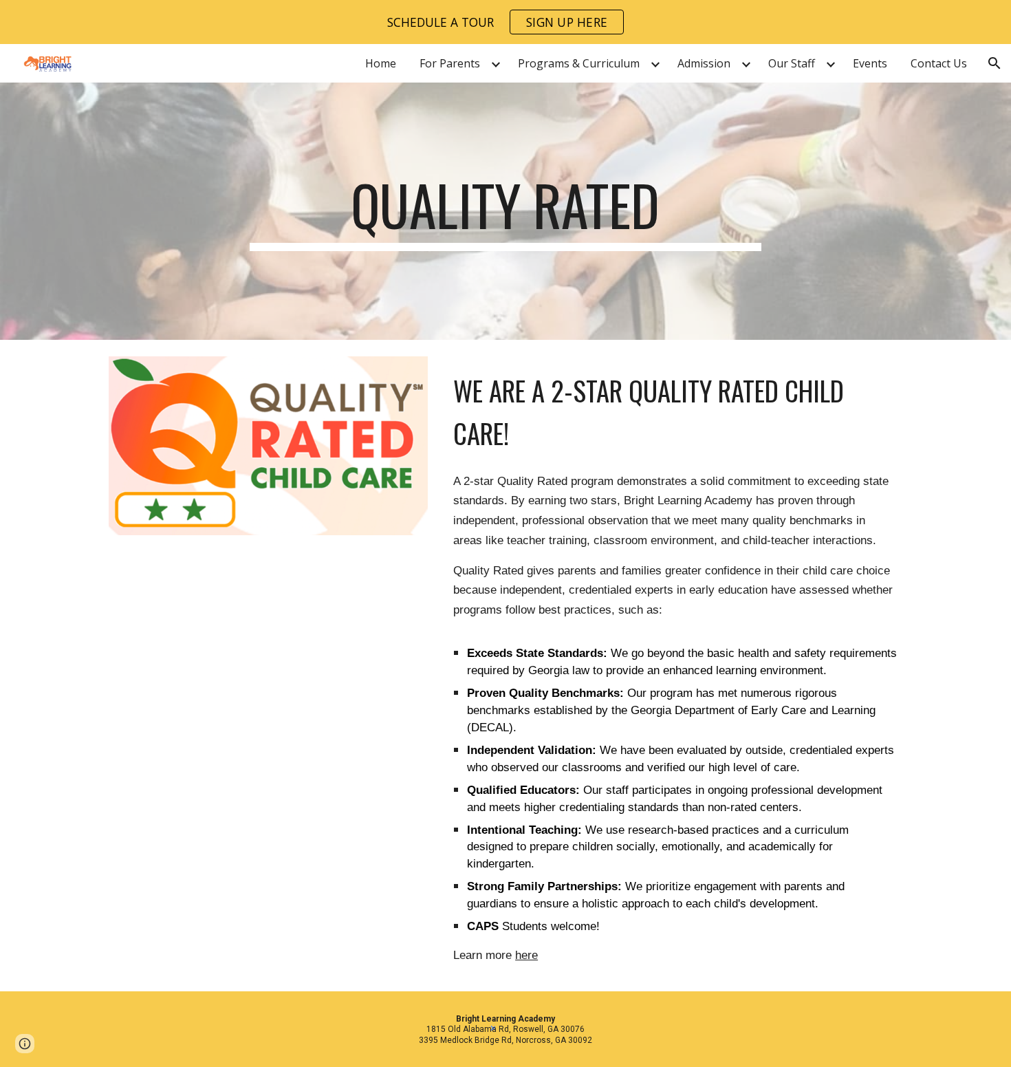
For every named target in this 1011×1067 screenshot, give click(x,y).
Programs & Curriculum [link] (579, 63)
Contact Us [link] (939, 63)
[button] (994, 63)
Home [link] (380, 63)
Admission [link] (703, 63)
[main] (505, 211)
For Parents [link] (450, 63)
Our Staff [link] (791, 63)
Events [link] (870, 63)
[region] (505, 22)
